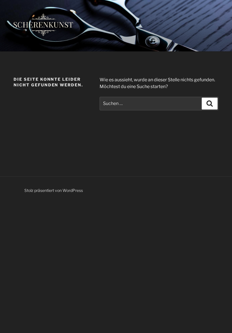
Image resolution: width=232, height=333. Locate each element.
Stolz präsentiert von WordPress (53, 190)
